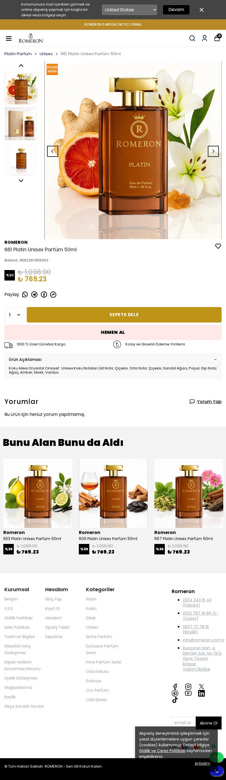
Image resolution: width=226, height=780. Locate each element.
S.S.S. (9, 608)
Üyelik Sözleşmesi (20, 678)
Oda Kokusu (97, 671)
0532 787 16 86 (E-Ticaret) (200, 615)
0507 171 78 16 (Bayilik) (196, 629)
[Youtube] (188, 693)
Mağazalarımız (18, 687)
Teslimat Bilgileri (19, 636)
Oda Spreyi (96, 699)
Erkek (91, 618)
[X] (201, 686)
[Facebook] (175, 686)
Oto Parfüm (97, 690)
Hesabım (53, 618)
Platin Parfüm (18, 54)
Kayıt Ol (52, 608)
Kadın (91, 608)
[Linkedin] (201, 693)
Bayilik (10, 697)
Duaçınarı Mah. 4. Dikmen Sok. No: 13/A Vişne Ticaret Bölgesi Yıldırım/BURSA (202, 658)
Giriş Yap (53, 599)
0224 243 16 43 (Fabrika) (197, 602)
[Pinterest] (175, 693)
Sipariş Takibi (57, 627)
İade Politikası (17, 627)
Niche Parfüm (99, 636)
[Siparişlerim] (204, 38)
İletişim (11, 599)
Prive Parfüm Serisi (103, 662)
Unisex (46, 54)
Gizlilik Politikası (18, 618)
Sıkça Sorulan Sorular (24, 706)
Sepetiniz (54, 636)
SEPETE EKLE (124, 314)
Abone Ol (208, 723)
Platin (91, 599)
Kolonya (93, 681)
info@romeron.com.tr (204, 640)
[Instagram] (188, 686)
